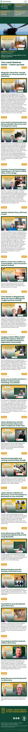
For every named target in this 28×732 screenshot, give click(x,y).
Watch (3, 67)
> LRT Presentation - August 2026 (20, 13)
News (16, 723)
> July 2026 (4, 14)
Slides (23, 67)
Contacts (20, 723)
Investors (12, 723)
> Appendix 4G (18, 6)
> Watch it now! (4, 58)
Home (2, 723)
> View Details (4, 8)
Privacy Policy (4, 724)
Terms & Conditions (13, 724)
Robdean (25, 730)
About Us (7, 723)
